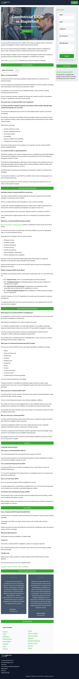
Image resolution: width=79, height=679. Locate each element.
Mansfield (30, 638)
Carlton (30, 631)
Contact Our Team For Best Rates (27, 188)
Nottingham (25, 566)
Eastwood (5, 644)
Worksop (30, 645)
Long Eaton (4, 566)
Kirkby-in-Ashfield (33, 633)
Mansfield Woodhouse (34, 641)
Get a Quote (26, 31)
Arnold (4, 646)
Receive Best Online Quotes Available (27, 308)
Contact (74, 2)
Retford (30, 648)
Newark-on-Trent (32, 643)
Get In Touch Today (27, 65)
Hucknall (5, 649)
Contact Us (27, 443)
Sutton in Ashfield (32, 636)
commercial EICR (13, 60)
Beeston (10, 566)
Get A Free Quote (27, 621)
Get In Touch (66, 66)
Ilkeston (15, 566)
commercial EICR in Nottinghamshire (12, 224)
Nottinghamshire (7, 639)
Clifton (19, 566)
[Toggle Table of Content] (16, 70)
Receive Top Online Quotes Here (27, 571)
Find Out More (27, 507)
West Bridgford (7, 641)
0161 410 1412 (5, 672)
